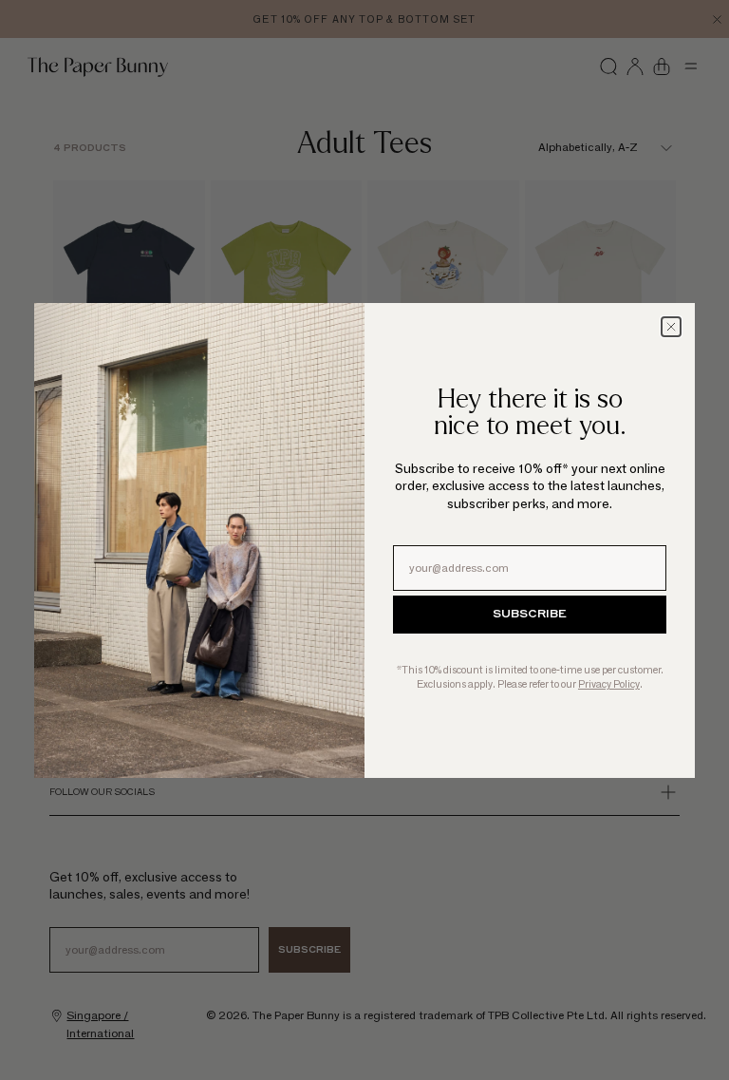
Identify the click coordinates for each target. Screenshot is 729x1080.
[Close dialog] (671, 326)
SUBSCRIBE (530, 614)
